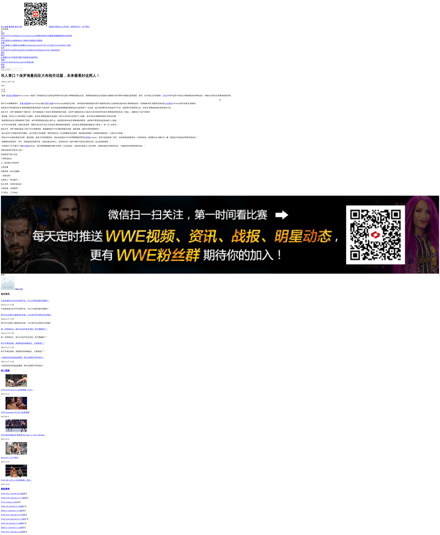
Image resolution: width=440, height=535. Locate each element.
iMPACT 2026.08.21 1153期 (11, 511)
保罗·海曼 (49, 103)
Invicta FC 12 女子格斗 (10, 458)
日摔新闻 (38, 40)
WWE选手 (5, 50)
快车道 (47, 36)
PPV (2, 36)
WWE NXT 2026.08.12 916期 (12, 532)
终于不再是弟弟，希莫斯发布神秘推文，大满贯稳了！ (23, 343)
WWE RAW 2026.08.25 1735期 (13, 498)
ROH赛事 (20, 45)
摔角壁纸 (34, 57)
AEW (15, 62)
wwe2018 (33, 36)
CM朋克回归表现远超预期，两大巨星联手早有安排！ (22, 357)
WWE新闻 (5, 40)
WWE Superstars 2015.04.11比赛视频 (15, 412)
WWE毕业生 (38, 50)
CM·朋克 (168, 103)
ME (16, 36)
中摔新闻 (31, 40)
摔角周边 (26, 57)
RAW (6, 36)
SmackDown (33, 45)
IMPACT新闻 (22, 40)
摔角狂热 (40, 36)
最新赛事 (5, 489)
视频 (3, 60)
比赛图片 (4, 57)
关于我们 (86, 27)
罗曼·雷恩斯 (25, 103)
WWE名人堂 (48, 50)
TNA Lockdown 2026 (9, 502)
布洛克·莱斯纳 (12, 96)
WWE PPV (42, 45)
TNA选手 (13, 50)
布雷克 (27, 146)
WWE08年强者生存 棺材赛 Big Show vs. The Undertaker (23, 435)
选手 (3, 48)
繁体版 (11, 27)
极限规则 (60, 36)
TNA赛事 (13, 45)
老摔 (21, 289)
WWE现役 (28, 50)
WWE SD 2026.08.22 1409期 (12, 506)
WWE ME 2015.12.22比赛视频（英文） (16, 480)
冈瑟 (88, 137)
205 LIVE (21, 36)
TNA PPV (57, 45)
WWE (3, 62)
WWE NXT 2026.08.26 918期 (12, 494)
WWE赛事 (5, 45)
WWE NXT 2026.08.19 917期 (12, 515)
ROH (11, 62)
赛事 (3, 43)
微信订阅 (48, 27)
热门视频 (5, 370)
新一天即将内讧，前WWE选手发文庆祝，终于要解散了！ (24, 329)
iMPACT (64, 45)
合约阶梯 (68, 36)
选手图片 (19, 57)
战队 (3, 53)
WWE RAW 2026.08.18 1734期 (13, 519)
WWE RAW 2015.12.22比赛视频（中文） (17, 390)
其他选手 (56, 50)
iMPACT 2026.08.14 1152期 (11, 528)
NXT (10, 36)
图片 (3, 55)
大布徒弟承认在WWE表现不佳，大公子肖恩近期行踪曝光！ (25, 301)
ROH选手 (20, 50)
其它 (69, 45)
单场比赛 (30, 62)
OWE (24, 62)
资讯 (3, 38)
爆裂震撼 (53, 36)
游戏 (3, 67)
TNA (7, 62)
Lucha (27, 36)
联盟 (3, 65)
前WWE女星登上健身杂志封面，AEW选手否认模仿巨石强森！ (26, 315)
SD (13, 36)
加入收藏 (4, 27)
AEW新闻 (13, 40)
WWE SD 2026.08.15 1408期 (12, 523)
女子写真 (12, 57)
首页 (3, 33)
